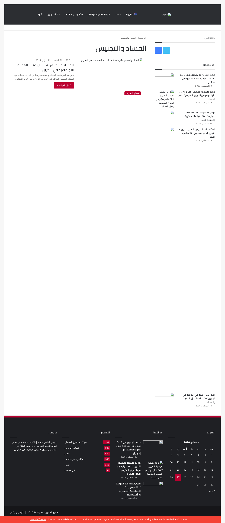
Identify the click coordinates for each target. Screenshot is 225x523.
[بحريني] (166, 14)
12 (185, 462)
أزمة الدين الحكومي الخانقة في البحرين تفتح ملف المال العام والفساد (199, 398)
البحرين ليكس (16, 512)
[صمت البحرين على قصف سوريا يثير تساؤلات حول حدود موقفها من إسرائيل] (164, 79)
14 (171, 462)
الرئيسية (142, 37)
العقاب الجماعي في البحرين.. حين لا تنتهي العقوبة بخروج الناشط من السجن (197, 133)
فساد (118, 14)
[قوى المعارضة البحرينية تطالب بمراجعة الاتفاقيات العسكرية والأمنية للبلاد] (164, 117)
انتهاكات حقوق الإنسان (99, 14)
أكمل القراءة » (64, 85)
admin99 (58, 60)
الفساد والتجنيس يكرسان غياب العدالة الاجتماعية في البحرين (45, 67)
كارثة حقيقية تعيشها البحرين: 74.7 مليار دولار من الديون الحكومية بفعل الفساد (196, 95)
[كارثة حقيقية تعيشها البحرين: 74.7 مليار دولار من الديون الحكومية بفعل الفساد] (164, 99)
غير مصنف (70, 470)
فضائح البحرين (53, 14)
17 (198, 469)
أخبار (40, 14)
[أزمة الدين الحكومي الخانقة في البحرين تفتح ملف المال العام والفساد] (164, 399)
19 (185, 469)
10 (198, 462)
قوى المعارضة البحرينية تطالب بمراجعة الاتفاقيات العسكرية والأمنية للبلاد (199, 116)
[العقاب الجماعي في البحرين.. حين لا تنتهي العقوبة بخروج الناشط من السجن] (164, 259)
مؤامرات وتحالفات (74, 14)
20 (178, 469)
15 (212, 469)
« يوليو (212, 490)
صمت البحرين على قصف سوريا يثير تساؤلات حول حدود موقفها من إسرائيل (197, 78)
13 (178, 462)
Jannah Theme (38, 519)
